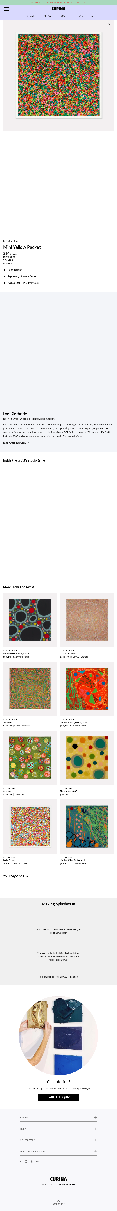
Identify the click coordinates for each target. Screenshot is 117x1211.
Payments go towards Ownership (24, 276)
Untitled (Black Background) (16, 654)
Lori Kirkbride (10, 241)
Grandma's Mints (68, 654)
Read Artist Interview (15, 443)
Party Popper (9, 860)
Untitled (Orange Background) (74, 723)
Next (111, 75)
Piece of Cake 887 (68, 791)
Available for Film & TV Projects (23, 283)
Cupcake (7, 791)
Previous (6, 75)
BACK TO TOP (59, 1204)
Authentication (15, 270)
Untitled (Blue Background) (72, 860)
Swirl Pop (7, 723)
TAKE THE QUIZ (58, 1097)
